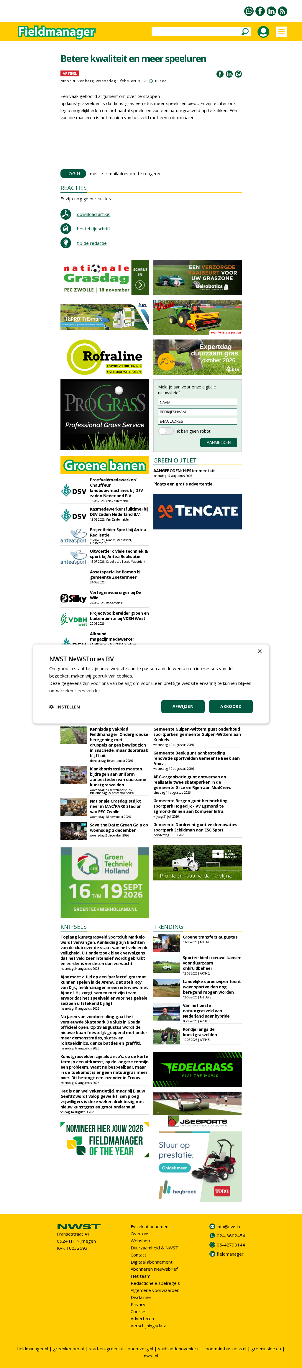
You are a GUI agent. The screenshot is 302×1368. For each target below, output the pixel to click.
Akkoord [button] (231, 706)
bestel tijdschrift (93, 229)
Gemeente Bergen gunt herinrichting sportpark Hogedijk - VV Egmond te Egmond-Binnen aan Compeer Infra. (190, 806)
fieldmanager (230, 1254)
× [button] (259, 651)
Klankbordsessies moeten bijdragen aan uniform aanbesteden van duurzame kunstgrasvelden (118, 777)
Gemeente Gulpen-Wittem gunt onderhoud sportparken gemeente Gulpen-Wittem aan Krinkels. (197, 734)
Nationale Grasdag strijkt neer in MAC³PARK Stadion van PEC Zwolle (116, 806)
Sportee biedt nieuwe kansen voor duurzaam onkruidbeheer (212, 963)
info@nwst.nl (229, 1226)
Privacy (138, 1304)
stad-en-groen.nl (106, 1348)
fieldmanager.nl (32, 1348)
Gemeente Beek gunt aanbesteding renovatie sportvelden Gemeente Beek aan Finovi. (196, 758)
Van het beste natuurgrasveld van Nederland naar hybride (206, 1011)
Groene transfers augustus (210, 937)
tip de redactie (92, 243)
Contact (138, 1255)
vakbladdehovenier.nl (179, 1348)
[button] (64, 706)
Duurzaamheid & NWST (154, 1248)
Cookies (139, 1311)
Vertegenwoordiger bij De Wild (115, 595)
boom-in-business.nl (226, 1348)
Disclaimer (141, 1297)
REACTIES (73, 188)
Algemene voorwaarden (155, 1290)
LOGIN (73, 173)
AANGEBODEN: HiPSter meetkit (184, 470)
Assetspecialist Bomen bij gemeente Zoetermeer (116, 574)
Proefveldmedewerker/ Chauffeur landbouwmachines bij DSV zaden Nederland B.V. (116, 487)
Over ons (140, 1233)
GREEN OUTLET (175, 460)
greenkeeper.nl (68, 1348)
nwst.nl (151, 1356)
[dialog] (151, 684)
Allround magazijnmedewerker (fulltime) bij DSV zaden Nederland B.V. (113, 641)
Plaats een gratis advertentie (183, 484)
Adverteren (142, 1318)
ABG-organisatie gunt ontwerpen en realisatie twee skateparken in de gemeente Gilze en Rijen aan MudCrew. (192, 782)
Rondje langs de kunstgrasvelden (200, 1031)
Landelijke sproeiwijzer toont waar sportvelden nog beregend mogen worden (212, 987)
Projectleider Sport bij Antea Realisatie (118, 532)
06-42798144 (231, 1245)
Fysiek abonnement (150, 1226)
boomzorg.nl (140, 1348)
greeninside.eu (266, 1348)
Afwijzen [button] (183, 706)
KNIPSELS (73, 927)
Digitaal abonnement (152, 1262)
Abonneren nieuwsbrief (154, 1269)
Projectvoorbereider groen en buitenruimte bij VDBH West (119, 615)
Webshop (140, 1241)
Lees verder (87, 690)
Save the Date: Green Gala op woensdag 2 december (119, 827)
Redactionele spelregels (155, 1283)
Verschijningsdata (148, 1325)
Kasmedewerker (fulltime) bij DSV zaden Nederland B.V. (119, 511)
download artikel (93, 214)
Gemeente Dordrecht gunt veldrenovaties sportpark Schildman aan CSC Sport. (195, 827)
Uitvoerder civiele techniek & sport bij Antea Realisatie (119, 553)
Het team (140, 1276)
